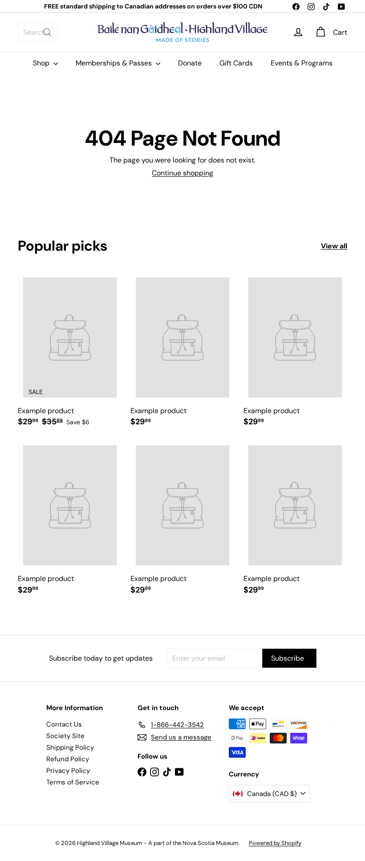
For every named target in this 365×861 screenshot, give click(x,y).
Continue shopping (182, 173)
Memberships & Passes (115, 63)
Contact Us (64, 724)
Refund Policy (67, 759)
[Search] (47, 32)
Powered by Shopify (275, 843)
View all (334, 246)
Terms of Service (72, 782)
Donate (190, 63)
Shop (42, 63)
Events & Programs (302, 63)
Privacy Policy (68, 770)
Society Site (65, 735)
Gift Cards (236, 63)
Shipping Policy (70, 747)
